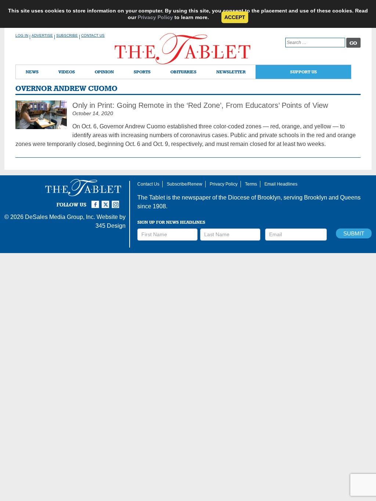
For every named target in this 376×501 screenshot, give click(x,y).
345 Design (110, 226)
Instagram (117, 201)
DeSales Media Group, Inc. (60, 217)
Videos (66, 71)
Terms (251, 184)
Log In (21, 35)
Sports (142, 71)
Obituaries (183, 71)
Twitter (106, 201)
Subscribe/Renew (184, 184)
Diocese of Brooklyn (254, 197)
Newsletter (231, 71)
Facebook (96, 201)
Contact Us (93, 35)
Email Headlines (280, 184)
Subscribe (67, 35)
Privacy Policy (155, 17)
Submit (353, 233)
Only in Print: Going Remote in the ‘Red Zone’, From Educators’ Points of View (200, 105)
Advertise (42, 35)
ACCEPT (234, 17)
